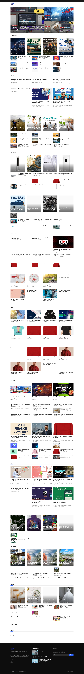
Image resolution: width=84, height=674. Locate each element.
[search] (73, 4)
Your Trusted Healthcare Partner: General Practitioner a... (65, 291)
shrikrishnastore (56, 174)
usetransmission (45, 210)
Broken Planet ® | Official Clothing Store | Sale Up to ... (24, 263)
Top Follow (34, 175)
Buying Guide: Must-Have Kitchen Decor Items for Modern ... (66, 409)
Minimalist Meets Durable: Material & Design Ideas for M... (42, 567)
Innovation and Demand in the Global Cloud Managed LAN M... (20, 405)
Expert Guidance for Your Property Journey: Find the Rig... (66, 444)
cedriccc (34, 657)
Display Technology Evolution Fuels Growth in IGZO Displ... (49, 364)
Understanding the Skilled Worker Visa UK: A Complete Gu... (45, 606)
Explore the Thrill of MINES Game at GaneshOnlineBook (18, 237)
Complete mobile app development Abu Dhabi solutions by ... (41, 480)
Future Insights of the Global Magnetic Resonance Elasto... (42, 414)
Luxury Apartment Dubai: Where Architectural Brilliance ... (20, 577)
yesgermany (12, 82)
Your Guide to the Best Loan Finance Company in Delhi (18, 437)
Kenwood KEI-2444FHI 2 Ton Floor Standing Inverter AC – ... (17, 168)
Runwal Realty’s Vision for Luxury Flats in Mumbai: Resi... (17, 563)
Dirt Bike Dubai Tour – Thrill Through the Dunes (45, 139)
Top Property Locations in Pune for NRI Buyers (50, 563)
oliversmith (33, 103)
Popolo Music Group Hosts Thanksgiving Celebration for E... (23, 68)
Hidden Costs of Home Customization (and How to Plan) (33, 600)
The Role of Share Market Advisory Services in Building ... (44, 456)
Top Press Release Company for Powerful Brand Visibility (65, 68)
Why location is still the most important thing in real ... (20, 573)
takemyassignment (63, 410)
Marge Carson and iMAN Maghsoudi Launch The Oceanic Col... (51, 29)
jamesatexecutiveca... (21, 146)
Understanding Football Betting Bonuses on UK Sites (23, 533)
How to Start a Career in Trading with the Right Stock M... (45, 444)
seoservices (34, 145)
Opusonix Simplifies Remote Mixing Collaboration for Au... (66, 30)
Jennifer (19, 186)
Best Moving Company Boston (59, 258)
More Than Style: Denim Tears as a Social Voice (49, 321)
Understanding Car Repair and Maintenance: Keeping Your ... (63, 214)
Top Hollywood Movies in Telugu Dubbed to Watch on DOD (62, 250)
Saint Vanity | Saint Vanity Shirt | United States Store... (45, 180)
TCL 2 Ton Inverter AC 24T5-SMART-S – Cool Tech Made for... (24, 174)
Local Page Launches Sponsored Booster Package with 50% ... (44, 57)
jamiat (18, 540)
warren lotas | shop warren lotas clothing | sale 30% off (33, 528)
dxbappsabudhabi (34, 482)
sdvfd (39, 181)
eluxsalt (61, 618)
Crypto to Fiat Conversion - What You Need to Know (66, 373)
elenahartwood (34, 503)
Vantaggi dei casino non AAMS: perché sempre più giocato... (17, 528)
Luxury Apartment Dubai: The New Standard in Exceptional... (40, 574)
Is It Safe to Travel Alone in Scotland (16, 128)
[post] (27, 20)
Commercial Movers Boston (37, 616)
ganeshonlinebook (13, 239)
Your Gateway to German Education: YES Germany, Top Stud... (62, 80)
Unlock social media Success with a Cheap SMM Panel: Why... (20, 480)
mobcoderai (12, 491)
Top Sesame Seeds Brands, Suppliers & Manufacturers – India (33, 168)
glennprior (28, 286)
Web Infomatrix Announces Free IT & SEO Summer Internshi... (65, 51)
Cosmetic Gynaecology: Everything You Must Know (17, 300)
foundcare (40, 613)
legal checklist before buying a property (17, 567)
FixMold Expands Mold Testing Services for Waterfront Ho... (23, 63)
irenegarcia (12, 210)
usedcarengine (29, 210)
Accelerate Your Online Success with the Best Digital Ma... (24, 185)
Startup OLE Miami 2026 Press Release (66, 56)
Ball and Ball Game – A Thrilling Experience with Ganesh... (42, 237)
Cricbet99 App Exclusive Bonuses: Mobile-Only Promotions (42, 397)
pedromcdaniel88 (62, 569)
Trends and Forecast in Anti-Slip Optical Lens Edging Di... (20, 408)
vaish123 (12, 564)
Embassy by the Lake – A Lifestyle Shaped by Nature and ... (63, 577)
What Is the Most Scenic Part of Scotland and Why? (23, 145)
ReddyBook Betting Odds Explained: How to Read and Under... (63, 397)
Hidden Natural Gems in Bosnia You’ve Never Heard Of (66, 139)
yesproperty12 (35, 575)
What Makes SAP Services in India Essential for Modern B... (45, 651)
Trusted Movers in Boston (15, 347)
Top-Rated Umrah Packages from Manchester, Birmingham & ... (65, 127)
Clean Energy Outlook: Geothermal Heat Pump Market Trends (41, 405)
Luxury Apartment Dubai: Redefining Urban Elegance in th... (63, 574)
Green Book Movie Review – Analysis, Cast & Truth (33, 51)
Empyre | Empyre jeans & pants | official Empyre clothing (66, 336)
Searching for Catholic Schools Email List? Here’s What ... (20, 89)
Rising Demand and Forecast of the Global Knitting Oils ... (63, 414)
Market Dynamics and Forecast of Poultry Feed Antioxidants (40, 409)
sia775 (43, 365)
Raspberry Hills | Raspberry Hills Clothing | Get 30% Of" (64, 357)
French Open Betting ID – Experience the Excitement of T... (20, 254)
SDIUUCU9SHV (12, 338)
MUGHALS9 (60, 359)
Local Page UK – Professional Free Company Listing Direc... (18, 397)
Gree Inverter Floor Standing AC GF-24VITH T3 (66, 185)
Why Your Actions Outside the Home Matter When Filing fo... (17, 321)
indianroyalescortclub (46, 602)
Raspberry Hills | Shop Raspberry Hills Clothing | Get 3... (65, 527)
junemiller (19, 140)
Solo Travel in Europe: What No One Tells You (66, 133)
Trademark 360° (20, 451)
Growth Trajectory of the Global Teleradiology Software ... (63, 404)
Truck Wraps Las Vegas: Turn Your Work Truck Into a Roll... (23, 220)
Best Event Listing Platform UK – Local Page (24, 57)
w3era (40, 661)
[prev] (12, 20)
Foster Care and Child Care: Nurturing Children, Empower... (45, 611)
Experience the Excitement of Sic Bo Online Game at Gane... (62, 255)
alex (12, 30)
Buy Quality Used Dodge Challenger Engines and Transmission (41, 226)
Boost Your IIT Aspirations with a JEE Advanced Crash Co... (61, 102)
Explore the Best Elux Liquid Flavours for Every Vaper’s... (66, 617)
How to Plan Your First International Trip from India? (23, 139)
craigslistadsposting (14, 612)
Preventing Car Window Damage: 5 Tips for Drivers (66, 226)
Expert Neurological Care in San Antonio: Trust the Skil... (48, 300)
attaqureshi (61, 602)
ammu (11, 286)
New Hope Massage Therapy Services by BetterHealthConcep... (60, 533)
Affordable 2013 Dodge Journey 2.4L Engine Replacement (24, 214)
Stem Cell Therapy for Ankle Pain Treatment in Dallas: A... (33, 291)
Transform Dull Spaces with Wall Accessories (17, 600)
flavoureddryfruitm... (30, 170)
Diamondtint (19, 221)
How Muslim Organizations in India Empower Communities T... (23, 539)
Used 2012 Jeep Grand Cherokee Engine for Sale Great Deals (34, 208)
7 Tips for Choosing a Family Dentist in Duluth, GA (66, 275)
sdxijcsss (40, 451)
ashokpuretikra (41, 457)
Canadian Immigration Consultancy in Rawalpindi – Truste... (62, 145)
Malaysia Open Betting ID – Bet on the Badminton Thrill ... (42, 254)
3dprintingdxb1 (55, 482)
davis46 (34, 185)
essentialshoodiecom (46, 170)
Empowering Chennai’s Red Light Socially (49, 600)
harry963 (28, 564)
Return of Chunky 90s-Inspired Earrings (23, 606)
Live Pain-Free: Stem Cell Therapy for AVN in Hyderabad (17, 285)
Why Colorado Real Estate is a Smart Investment (66, 568)
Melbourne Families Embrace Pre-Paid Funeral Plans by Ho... (66, 63)
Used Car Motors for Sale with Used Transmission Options (42, 219)
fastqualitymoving (56, 220)
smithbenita (12, 91)
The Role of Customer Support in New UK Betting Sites (66, 321)
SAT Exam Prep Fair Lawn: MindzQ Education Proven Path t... (40, 80)
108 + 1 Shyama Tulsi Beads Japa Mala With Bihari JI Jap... (63, 173)
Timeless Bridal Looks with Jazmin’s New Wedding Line (65, 600)
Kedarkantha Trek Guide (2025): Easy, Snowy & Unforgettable (45, 133)
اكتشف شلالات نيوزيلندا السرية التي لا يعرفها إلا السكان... (24, 133)
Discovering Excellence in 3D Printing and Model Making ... (63, 480)
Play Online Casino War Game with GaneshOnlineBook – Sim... (20, 259)
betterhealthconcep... (57, 535)
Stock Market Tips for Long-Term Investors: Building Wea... (23, 444)
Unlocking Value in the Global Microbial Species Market (20, 414)
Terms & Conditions (69, 671)
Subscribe (71, 654)
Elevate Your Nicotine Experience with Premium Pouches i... (34, 285)
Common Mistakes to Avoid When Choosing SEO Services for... (45, 660)
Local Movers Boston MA (58, 219)
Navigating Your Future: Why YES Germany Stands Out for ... (20, 80)
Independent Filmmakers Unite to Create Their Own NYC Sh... (44, 63)
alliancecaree (44, 286)
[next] (42, 20)
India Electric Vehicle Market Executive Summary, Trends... (17, 209)
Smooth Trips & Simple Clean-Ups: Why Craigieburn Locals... (24, 226)
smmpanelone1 (12, 482)
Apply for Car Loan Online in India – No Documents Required (41, 437)
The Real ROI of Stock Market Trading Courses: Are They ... (66, 456)
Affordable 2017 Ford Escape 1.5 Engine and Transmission (42, 213)
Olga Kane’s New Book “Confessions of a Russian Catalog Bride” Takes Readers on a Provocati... (58, 17)
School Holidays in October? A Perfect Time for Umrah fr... (33, 128)
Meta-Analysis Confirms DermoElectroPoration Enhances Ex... (45, 68)
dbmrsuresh (13, 406)
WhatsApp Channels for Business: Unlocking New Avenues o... (61, 502)
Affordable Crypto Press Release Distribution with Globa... (16, 51)
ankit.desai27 (55, 503)
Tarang (61, 607)
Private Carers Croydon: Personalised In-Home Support (50, 285)
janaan (18, 135)
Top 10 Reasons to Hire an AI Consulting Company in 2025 (19, 489)
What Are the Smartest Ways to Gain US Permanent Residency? (34, 321)
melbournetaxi (20, 227)
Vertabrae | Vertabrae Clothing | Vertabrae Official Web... (16, 336)
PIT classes (54, 103)
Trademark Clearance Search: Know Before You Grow (23, 450)
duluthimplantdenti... (62, 277)
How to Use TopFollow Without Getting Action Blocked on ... (42, 174)
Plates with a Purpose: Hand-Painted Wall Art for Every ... (66, 606)
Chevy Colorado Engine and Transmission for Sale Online (49, 209)
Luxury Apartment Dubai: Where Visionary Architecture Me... (42, 578)
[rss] (11, 662)
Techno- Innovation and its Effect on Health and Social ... (40, 102)
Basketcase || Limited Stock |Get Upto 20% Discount (45, 450)
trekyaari (40, 135)
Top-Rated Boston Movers (15, 616)
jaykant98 (54, 252)
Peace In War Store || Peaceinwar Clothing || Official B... (63, 437)
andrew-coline (62, 227)
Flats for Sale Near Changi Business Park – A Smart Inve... (33, 563)
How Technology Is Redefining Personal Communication (41, 502)
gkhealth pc (60, 292)
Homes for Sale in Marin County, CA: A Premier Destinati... (66, 563)
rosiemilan (61, 135)
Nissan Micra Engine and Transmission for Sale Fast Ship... (65, 208)
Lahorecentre (13, 170)
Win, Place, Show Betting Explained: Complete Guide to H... (49, 51)
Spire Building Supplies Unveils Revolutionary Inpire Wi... (42, 184)
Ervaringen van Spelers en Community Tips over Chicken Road (49, 527)
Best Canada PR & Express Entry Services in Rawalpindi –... (42, 144)
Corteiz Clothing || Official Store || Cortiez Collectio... (16, 373)
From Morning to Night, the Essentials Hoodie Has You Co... (50, 168)
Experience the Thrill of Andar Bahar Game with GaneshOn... (40, 259)
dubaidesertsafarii (41, 140)
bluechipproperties (13, 574)
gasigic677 (19, 535)
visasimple (40, 607)
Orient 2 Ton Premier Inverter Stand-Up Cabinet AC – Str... (65, 168)
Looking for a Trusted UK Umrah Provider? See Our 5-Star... (50, 128)
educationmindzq (34, 82)
